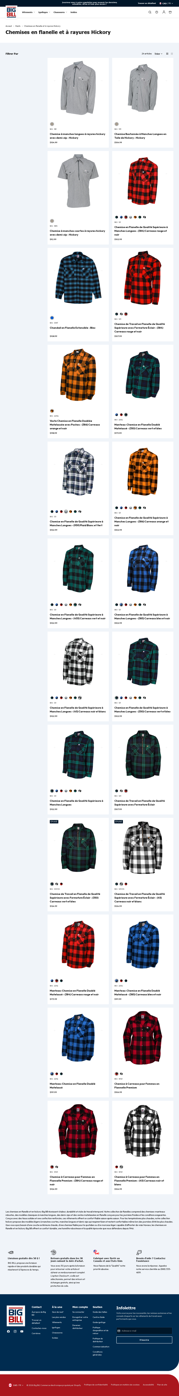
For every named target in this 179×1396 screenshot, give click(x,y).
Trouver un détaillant (147, 3)
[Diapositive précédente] (62, 3)
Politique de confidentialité (96, 1384)
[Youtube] (21, 1331)
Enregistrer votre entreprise (80, 1318)
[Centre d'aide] (156, 12)
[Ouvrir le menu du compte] (164, 12)
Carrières (36, 1333)
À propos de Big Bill (39, 1313)
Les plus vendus (59, 1317)
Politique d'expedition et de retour (100, 1330)
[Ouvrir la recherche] (150, 12)
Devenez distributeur (77, 1326)
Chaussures (57, 1332)
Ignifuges (56, 1327)
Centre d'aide (99, 1317)
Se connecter (78, 1312)
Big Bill (37, 1385)
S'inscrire (144, 1340)
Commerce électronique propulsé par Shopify (60, 1385)
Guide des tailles (100, 1312)
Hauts (17, 26)
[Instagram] (15, 1331)
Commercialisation (101, 1346)
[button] (158, 54)
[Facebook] (8, 1331)
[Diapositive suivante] (116, 3)
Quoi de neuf (57, 1312)
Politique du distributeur (98, 1340)
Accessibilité (148, 1384)
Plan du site (162, 1384)
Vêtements (57, 1322)
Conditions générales (98, 1353)
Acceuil (9, 26)
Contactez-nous (39, 1328)
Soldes (55, 1338)
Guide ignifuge (99, 1322)
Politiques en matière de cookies (125, 1384)
